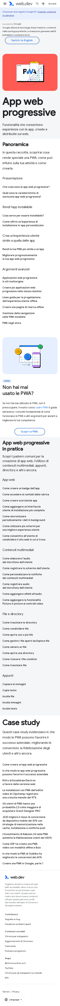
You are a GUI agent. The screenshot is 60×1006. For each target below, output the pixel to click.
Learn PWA (42, 407)
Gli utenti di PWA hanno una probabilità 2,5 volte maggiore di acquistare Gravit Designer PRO (21, 807)
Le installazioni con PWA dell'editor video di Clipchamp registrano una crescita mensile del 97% (22, 794)
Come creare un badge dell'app (21, 488)
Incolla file (8, 696)
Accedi (52, 3)
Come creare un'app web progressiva (24, 764)
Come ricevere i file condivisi (19, 659)
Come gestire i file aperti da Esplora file (25, 640)
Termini (6, 991)
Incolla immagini (11, 702)
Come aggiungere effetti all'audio (22, 594)
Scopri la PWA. (30, 431)
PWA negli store (11, 323)
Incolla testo (9, 708)
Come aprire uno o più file (17, 634)
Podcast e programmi (15, 951)
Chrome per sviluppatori (16, 936)
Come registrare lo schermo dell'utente (26, 568)
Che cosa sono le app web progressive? (26, 187)
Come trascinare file (14, 665)
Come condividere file (15, 628)
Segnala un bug (12, 919)
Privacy (15, 991)
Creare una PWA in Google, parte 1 (22, 863)
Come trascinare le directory (19, 622)
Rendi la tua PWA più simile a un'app (23, 249)
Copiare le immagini (14, 684)
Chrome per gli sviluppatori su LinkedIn (23, 973)
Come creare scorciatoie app (19, 500)
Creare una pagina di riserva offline (23, 307)
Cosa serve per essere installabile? (23, 215)
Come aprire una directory (18, 653)
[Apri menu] (5, 3)
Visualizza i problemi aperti (18, 924)
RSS (7, 977)
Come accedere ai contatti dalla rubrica (25, 494)
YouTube (9, 968)
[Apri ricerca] (37, 3)
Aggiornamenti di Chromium (19, 941)
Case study (10, 946)
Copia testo (9, 690)
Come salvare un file (14, 647)
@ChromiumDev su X (15, 963)
